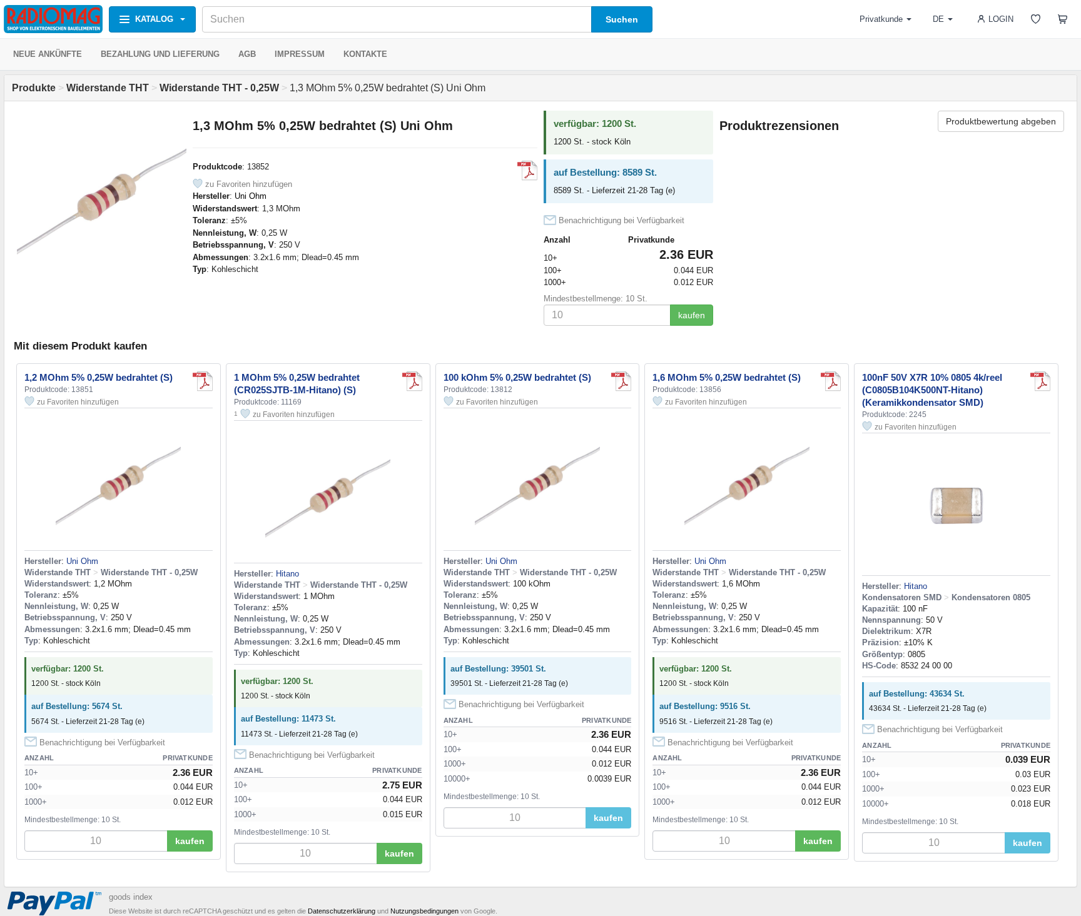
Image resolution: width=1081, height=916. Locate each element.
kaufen (691, 315)
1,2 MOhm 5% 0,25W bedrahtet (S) (98, 377)
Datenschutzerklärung (341, 911)
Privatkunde (881, 19)
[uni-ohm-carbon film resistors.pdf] (527, 171)
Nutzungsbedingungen (424, 911)
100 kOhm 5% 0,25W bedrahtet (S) (517, 377)
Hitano (287, 573)
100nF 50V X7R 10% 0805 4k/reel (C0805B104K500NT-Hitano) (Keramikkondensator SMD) (932, 390)
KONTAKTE (365, 54)
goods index (131, 897)
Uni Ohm (250, 196)
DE (938, 19)
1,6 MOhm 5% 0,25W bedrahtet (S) (726, 377)
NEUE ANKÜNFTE (47, 54)
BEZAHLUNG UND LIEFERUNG (160, 54)
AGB (247, 54)
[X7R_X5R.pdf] (1040, 381)
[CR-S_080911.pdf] (412, 381)
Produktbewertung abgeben (1001, 121)
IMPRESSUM (300, 54)
